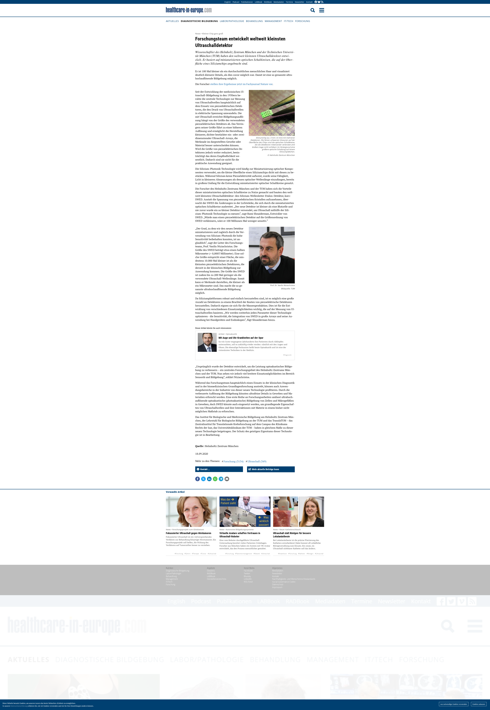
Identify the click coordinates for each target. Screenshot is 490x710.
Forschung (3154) (234, 461)
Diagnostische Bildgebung (199, 21)
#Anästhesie (282, 554)
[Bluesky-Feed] (319, 2)
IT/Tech (288, 21)
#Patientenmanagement (243, 554)
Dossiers (211, 570)
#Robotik (257, 554)
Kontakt (309, 2)
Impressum (277, 587)
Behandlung (254, 21)
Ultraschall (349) (257, 461)
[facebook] (316, 2)
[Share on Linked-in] (209, 479)
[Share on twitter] (203, 479)
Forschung (302, 21)
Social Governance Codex (283, 581)
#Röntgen (310, 554)
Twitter (247, 573)
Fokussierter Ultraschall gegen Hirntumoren (188, 533)
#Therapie (195, 554)
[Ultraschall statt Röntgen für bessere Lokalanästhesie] (298, 512)
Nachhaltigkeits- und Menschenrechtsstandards (293, 579)
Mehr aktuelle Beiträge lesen (265, 469)
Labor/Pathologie (232, 21)
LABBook (258, 2)
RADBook (268, 2)
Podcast (236, 2)
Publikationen (247, 2)
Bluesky (247, 576)
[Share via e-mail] (227, 479)
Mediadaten (279, 2)
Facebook (248, 570)
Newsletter (299, 2)
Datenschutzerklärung (19, 706)
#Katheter (301, 554)
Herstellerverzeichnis (216, 579)
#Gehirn (187, 554)
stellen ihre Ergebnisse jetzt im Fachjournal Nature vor (241, 84)
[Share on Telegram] (221, 479)
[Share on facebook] (197, 479)
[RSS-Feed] (322, 2)
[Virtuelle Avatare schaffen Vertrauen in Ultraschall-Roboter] (245, 512)
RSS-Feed (248, 581)
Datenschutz (277, 584)
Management (273, 21)
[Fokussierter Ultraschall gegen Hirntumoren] (191, 512)
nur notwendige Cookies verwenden (453, 704)
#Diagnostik (287, 355)
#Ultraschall (212, 554)
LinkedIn (248, 579)
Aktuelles (172, 21)
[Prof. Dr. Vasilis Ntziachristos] (272, 255)
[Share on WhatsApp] (215, 479)
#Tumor (203, 554)
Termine (289, 2)
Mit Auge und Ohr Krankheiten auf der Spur (241, 337)
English (227, 2)
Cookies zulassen (478, 704)
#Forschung (179, 554)
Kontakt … (204, 469)
